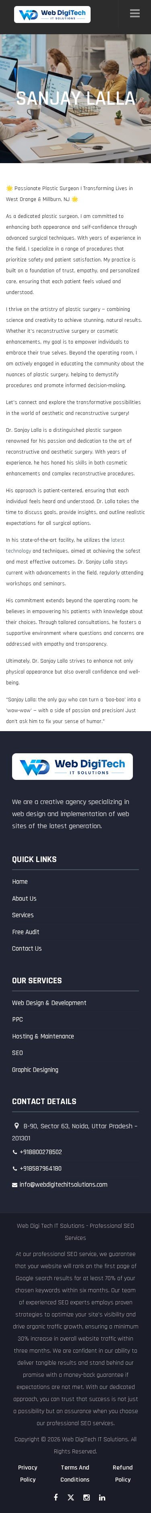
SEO (17, 1053)
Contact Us (27, 948)
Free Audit (25, 932)
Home (20, 881)
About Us (24, 898)
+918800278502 (41, 1152)
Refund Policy (123, 1473)
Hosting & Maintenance (43, 1036)
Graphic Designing (35, 1069)
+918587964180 (41, 1168)
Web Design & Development (49, 1003)
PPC (17, 1019)
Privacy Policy (27, 1473)
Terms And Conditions (74, 1473)
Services (23, 915)
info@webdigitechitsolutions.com (64, 1184)
